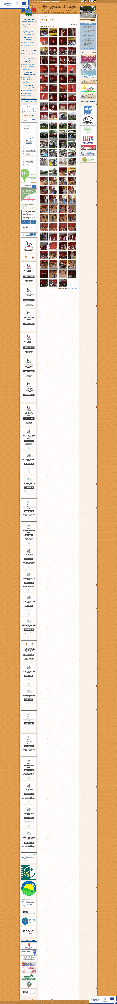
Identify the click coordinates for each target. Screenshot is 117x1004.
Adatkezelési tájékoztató (88, 48)
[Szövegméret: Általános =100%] (93, 1)
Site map (49, 1002)
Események (34, 1)
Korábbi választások (26, 95)
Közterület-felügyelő (28, 79)
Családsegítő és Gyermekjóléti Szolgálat (28, 33)
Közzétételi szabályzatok (27, 45)
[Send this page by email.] (74, 24)
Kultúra (24, 26)
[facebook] (81, 1)
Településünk (45, 12)
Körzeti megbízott (27, 77)
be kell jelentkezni (72, 288)
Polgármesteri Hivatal (69, 12)
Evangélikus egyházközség (26, 68)
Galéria (39, 1)
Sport (24, 29)
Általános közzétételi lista (28, 42)
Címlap (41, 16)
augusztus (29, 101)
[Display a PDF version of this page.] (76, 24)
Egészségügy (26, 27)
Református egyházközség (29, 66)
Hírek (30, 1)
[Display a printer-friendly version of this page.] (71, 24)
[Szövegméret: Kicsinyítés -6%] (91, 1)
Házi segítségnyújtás (28, 31)
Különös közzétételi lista (27, 44)
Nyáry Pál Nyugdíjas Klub (29, 58)
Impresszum (43, 1002)
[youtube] (83, 1)
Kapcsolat (54, 1002)
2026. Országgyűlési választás (29, 90)
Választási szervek (26, 92)
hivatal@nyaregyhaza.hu (88, 46)
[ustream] (85, 1)
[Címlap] (58, 10)
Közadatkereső (25, 47)
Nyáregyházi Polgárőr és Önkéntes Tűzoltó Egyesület (29, 55)
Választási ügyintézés (27, 93)
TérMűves (88, 1002)
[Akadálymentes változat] (95, 1)
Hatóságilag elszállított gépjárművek (28, 81)
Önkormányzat (55, 12)
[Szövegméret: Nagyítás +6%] (89, 1)
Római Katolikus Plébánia (29, 64)
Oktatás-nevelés (26, 24)
